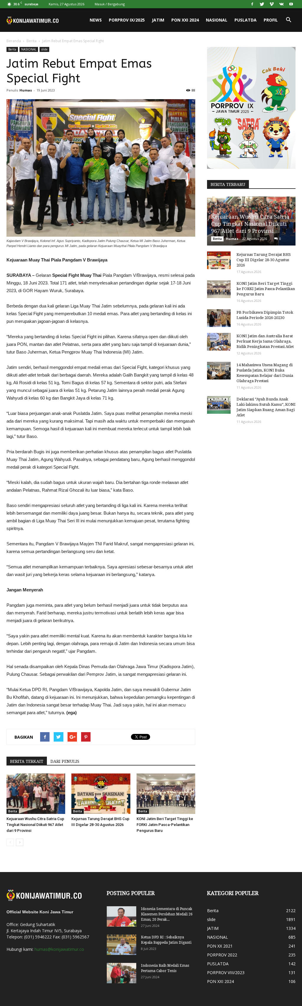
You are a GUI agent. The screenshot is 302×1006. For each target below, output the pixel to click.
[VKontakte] (281, 4)
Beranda (13, 40)
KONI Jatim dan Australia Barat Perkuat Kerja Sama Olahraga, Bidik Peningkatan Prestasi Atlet (265, 341)
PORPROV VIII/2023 (225, 972)
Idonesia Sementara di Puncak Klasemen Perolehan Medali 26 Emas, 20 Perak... (167, 914)
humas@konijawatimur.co (59, 949)
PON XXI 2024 (185, 20)
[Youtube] (291, 4)
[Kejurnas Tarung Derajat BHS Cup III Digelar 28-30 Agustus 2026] (100, 793)
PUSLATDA (245, 20)
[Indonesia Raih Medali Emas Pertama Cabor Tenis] (121, 973)
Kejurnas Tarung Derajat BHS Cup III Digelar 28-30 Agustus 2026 (264, 259)
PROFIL (271, 20)
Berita (32, 40)
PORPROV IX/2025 (127, 20)
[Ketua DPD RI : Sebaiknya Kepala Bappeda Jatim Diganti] (121, 945)
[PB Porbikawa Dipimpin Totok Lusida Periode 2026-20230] (219, 318)
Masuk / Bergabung (110, 4)
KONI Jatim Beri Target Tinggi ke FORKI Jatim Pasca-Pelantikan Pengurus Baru (165, 825)
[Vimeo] (271, 4)
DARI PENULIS (64, 761)
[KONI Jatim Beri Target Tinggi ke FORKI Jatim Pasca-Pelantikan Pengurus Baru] (166, 793)
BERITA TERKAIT (26, 761)
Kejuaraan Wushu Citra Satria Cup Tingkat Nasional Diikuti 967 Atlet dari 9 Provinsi (35, 825)
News (96, 20)
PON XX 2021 (220, 946)
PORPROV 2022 (222, 955)
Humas (25, 90)
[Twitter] (261, 4)
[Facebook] (252, 4)
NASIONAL (216, 20)
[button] (288, 20)
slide (44, 49)
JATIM (158, 20)
